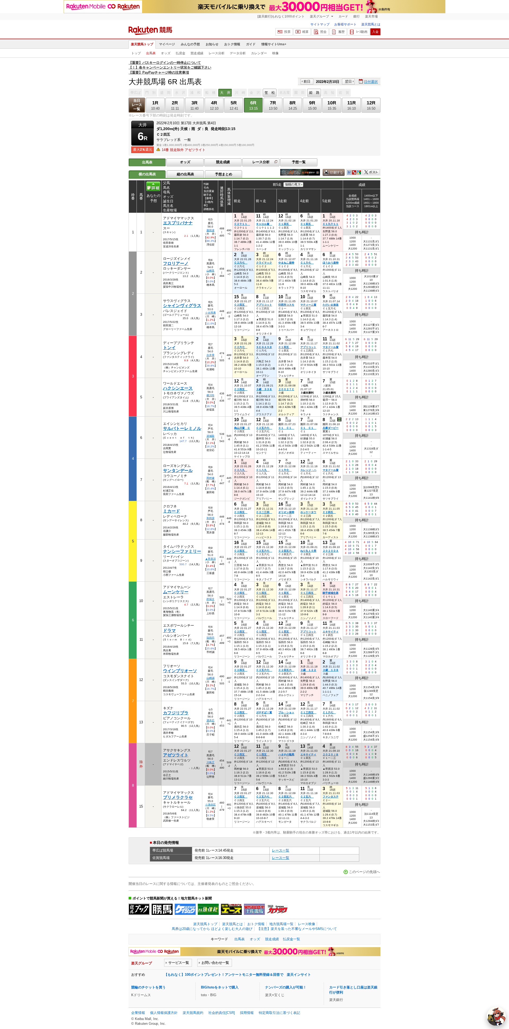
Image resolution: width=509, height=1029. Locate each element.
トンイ (169, 347)
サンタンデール (178, 470)
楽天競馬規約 (193, 1013)
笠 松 (270, 93)
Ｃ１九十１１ (331, 223)
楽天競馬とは (370, 24)
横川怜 (210, 395)
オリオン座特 (286, 512)
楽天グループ (320, 16)
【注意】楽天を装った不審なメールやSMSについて (297, 929)
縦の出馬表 (185, 174)
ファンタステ (331, 796)
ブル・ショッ (286, 712)
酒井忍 (210, 720)
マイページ (167, 44)
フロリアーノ (175, 263)
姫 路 (314, 93)
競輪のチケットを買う (148, 987)
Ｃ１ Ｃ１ (286, 427)
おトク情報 (232, 44)
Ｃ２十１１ (242, 223)
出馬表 (151, 53)
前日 (307, 81)
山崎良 (210, 270)
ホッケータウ (308, 512)
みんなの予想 (190, 44)
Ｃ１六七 (307, 262)
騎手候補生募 (331, 592)
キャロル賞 (264, 223)
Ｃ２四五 (240, 304)
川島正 (210, 762)
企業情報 (138, 1013)
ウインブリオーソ (180, 671)
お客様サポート (345, 24)
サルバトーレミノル (182, 428)
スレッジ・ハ (308, 470)
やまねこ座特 (286, 262)
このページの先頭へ (364, 872)
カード (343, 16)
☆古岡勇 (210, 312)
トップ (136, 53)
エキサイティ (331, 631)
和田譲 (210, 518)
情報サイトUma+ (273, 44)
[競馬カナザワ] (277, 909)
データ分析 (238, 53)
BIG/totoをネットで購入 (220, 987)
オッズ (165, 53)
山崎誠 (210, 677)
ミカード (171, 511)
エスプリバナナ (178, 223)
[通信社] (208, 909)
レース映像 (306, 924)
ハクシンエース (178, 388)
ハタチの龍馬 (286, 754)
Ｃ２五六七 (264, 427)
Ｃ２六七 (240, 262)
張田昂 (210, 637)
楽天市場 (371, 16)
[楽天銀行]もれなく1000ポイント (281, 16)
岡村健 (210, 477)
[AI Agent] (496, 1016)
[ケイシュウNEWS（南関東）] (185, 909)
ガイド (251, 44)
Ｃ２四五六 (286, 550)
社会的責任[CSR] (221, 1013)
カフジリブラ (175, 713)
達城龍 (210, 435)
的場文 (210, 599)
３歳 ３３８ (264, 389)
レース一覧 (280, 850)
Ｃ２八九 (240, 470)
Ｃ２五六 (307, 796)
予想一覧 (299, 162)
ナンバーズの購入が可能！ (285, 987)
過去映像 (340, 419)
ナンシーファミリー (182, 551)
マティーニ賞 (308, 304)
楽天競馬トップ (142, 44)
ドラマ (169, 630)
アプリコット (264, 304)
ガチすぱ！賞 (264, 712)
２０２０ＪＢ (331, 754)
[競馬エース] (231, 909)
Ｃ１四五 (285, 223)
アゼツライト (175, 755)
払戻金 (180, 53)
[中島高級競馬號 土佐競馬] (254, 909)
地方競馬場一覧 (281, 924)
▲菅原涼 (210, 558)
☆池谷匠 (210, 804)
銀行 (356, 16)
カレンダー (259, 53)
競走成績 (197, 53)
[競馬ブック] (139, 909)
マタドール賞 (331, 347)
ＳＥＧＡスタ (264, 347)
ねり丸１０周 (308, 550)
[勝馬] (162, 909)
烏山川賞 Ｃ (242, 427)
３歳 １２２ (308, 670)
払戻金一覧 (291, 939)
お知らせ (212, 44)
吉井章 (210, 355)
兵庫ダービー (331, 427)
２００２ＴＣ (286, 389)
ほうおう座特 (331, 262)
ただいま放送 (331, 304)
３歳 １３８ (331, 670)
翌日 (348, 81)
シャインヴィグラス (182, 305)
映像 (275, 53)
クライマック (264, 262)
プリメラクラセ (178, 797)
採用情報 (247, 1013)
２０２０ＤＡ (331, 550)
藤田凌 (210, 230)
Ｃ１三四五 (308, 592)
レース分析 (217, 53)
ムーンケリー (175, 592)
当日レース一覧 (137, 105)
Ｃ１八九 (262, 470)
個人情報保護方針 (164, 1013)
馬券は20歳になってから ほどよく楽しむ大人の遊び (212, 929)
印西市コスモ (286, 304)
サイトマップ (320, 24)
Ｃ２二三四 (264, 512)
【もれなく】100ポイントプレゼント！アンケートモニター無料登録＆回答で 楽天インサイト (237, 975)
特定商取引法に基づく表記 (279, 1013)
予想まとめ (223, 174)
